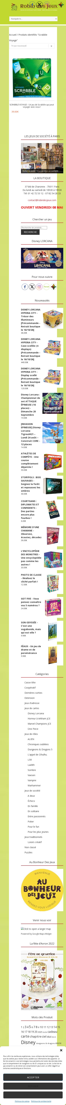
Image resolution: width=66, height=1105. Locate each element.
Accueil (12, 34)
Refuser (33, 1086)
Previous (25, 142)
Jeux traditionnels (33, 836)
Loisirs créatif (35, 842)
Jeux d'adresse (32, 703)
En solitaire (33, 811)
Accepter (33, 1077)
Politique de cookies (22, 1101)
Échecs (31, 800)
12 (48, 1027)
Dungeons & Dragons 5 (40, 749)
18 (29, 1032)
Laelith (31, 764)
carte (25, 1036)
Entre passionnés (36, 816)
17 (25, 1032)
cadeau (52, 1032)
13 (51, 1027)
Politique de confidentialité (41, 1101)
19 (32, 1032)
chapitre (35, 1036)
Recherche (30, 232)
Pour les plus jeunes (38, 831)
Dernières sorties (33, 692)
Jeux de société (32, 790)
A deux (31, 795)
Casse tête (30, 682)
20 (35, 1032)
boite (45, 1032)
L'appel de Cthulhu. (37, 754)
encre (58, 1043)
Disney (28, 1042)
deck (54, 1037)
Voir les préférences (33, 1095)
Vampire (32, 780)
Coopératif (30, 687)
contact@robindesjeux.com (42, 200)
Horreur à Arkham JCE (39, 718)
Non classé (30, 847)
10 (41, 1027)
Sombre (32, 770)
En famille (33, 806)
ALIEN (31, 739)
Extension (30, 697)
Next (59, 142)
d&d (49, 1036)
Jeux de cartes (32, 708)
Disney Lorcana (36, 713)
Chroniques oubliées (38, 744)
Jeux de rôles (31, 733)
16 (22, 1032)
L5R (30, 759)
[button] (61, 1050)
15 (58, 1027)
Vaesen (31, 775)
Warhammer (34, 785)
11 (44, 1027)
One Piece (33, 728)
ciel (44, 1036)
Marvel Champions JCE (39, 723)
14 (55, 1027)
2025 (40, 1031)
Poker (31, 821)
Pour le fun (33, 826)
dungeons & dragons (45, 1043)
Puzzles (28, 852)
